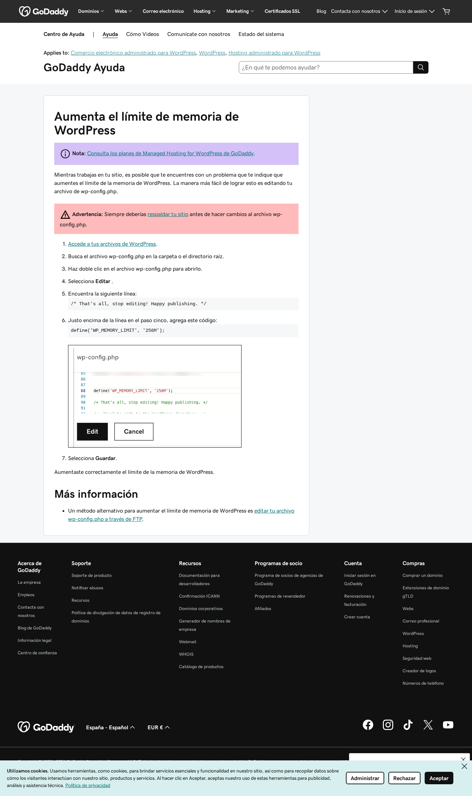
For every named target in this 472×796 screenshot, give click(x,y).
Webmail (187, 641)
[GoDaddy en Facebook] (368, 729)
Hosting (410, 646)
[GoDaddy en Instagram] (388, 729)
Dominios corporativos (201, 608)
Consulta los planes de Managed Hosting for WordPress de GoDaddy (170, 153)
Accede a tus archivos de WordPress (112, 243)
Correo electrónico (163, 11)
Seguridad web (417, 658)
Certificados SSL (282, 11)
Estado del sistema (261, 34)
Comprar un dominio (423, 575)
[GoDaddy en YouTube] (448, 729)
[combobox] (326, 67)
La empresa (29, 582)
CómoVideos (142, 34)
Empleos (26, 594)
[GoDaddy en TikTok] (408, 729)
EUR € (155, 727)
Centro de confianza (37, 652)
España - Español (107, 727)
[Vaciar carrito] (446, 11)
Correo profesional (421, 621)
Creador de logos (419, 670)
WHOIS (186, 654)
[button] (463, 759)
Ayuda (110, 34)
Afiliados (263, 608)
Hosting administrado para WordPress (274, 52)
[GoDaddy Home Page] (46, 727)
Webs (408, 608)
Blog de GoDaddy (34, 628)
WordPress (212, 52)
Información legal (34, 640)
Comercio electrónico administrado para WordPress (133, 52)
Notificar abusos (87, 588)
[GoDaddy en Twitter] (428, 729)
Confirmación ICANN (199, 596)
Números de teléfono (423, 683)
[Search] (420, 67)
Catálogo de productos (201, 666)
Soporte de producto (92, 575)
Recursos (80, 600)
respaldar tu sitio (168, 214)
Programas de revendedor (280, 596)
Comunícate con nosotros (198, 34)
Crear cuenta (357, 617)
